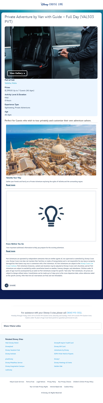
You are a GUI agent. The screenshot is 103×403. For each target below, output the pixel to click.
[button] (10, 285)
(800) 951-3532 (74, 313)
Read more (10, 185)
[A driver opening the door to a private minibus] (51, 52)
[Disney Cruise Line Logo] (52, 4)
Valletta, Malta (11, 83)
